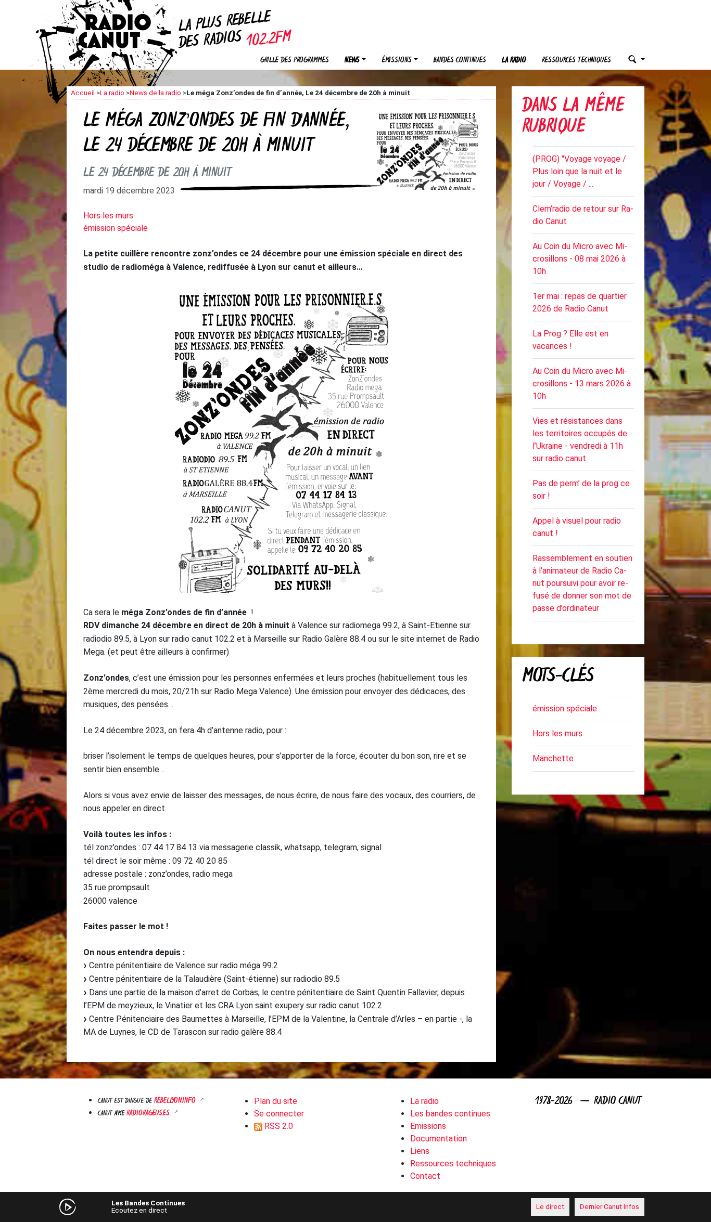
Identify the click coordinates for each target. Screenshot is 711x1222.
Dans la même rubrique (573, 117)
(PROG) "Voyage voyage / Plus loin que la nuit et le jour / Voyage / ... (579, 171)
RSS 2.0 (277, 1126)
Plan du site (275, 1101)
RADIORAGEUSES (149, 1114)
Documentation (438, 1138)
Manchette (553, 758)
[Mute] (228, 1206)
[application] (355, 1207)
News (352, 61)
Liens (419, 1151)
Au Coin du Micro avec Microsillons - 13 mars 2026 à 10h (581, 383)
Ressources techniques (576, 61)
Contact (425, 1176)
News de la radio (155, 92)
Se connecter (279, 1114)
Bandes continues (460, 61)
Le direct (550, 1206)
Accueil (83, 92)
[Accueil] (124, 31)
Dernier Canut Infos (609, 1206)
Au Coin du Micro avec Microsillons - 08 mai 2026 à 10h (579, 258)
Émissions (397, 61)
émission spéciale (115, 228)
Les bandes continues (450, 1114)
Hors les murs (108, 215)
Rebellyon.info (176, 1101)
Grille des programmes (294, 61)
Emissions (428, 1126)
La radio (514, 61)
